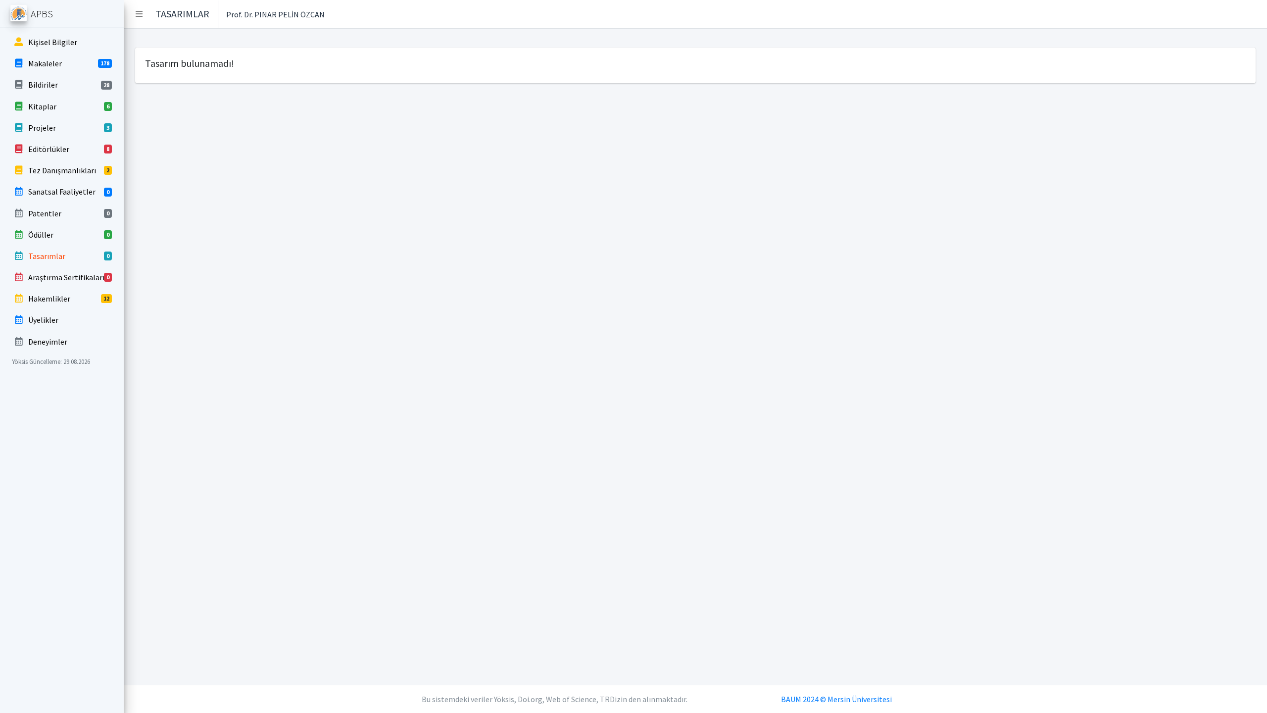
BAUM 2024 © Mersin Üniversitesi (836, 699)
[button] (139, 14)
